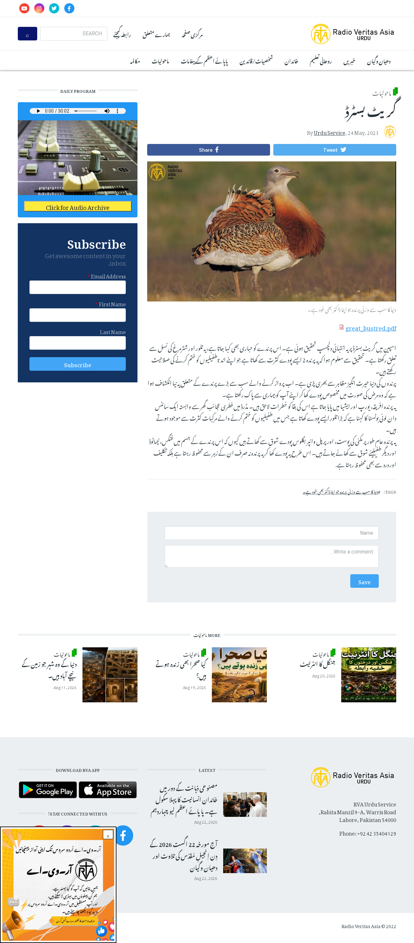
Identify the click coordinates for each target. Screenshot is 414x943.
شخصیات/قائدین (256, 60)
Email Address (108, 275)
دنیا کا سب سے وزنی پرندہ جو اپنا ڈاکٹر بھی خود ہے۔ (340, 491)
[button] (334, 150)
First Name (112, 303)
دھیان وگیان (378, 60)
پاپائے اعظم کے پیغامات (204, 60)
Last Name (113, 331)
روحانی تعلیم (321, 60)
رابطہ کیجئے (122, 33)
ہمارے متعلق (156, 33)
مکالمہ (135, 60)
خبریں (349, 60)
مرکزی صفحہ (192, 33)
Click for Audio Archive (78, 206)
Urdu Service (329, 131)
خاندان (291, 60)
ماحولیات (160, 60)
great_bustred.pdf (370, 327)
